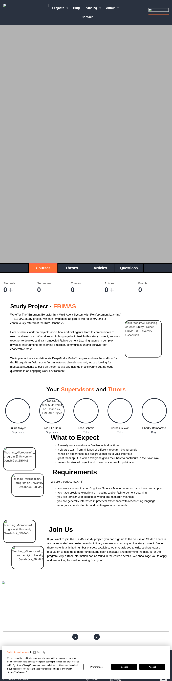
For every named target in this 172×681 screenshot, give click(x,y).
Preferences (96, 667)
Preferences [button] (20, 672)
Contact (87, 17)
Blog (76, 8)
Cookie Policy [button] (18, 669)
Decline (124, 667)
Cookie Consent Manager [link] (18, 652)
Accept (152, 667)
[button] (75, 637)
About (110, 8)
